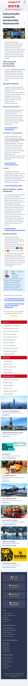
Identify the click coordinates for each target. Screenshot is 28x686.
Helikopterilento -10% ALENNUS (12, 325)
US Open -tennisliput (9, 342)
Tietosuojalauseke (7, 619)
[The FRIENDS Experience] (14, 467)
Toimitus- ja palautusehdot (9, 615)
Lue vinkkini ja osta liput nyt (9, 524)
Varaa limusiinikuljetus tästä (13, 185)
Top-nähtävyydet (8, 361)
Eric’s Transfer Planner (8, 662)
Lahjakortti (5, 664)
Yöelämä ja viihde (8, 364)
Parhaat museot (8, 369)
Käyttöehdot (5, 617)
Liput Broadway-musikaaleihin (9, 630)
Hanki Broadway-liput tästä (9, 567)
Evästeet (5, 621)
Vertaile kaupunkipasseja (8, 628)
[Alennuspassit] (14, 445)
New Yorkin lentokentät (8, 636)
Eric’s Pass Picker (6, 659)
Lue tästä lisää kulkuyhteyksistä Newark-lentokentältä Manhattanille (14, 305)
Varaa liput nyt (5, 415)
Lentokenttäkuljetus (9, 385)
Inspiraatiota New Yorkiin (9, 625)
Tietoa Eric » (20, 271)
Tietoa (4, 610)
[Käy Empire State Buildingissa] (14, 402)
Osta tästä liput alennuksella (9, 545)
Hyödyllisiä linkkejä (7, 655)
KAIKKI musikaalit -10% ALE (10, 337)
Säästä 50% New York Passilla (11, 331)
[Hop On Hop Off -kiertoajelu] (14, 511)
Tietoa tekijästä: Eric (7, 613)
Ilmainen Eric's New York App (11, 380)
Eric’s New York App (7, 657)
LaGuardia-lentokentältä (18, 69)
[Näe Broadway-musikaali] (14, 554)
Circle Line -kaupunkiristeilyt (9, 634)
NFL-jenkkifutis (6, 649)
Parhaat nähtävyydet (7, 632)
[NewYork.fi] (14, 2)
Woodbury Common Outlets (11, 348)
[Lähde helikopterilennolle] (14, 490)
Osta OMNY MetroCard (9, 340)
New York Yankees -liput (10, 334)
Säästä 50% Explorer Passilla (11, 328)
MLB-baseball (6, 647)
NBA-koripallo (6, 645)
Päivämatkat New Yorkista (10, 351)
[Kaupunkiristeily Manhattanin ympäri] (14, 424)
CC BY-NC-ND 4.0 (14, 676)
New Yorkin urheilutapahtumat (10, 640)
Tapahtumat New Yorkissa (10, 391)
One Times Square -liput (10, 345)
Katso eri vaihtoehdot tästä (9, 458)
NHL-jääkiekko (6, 643)
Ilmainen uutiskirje (8, 382)
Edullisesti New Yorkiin (9, 354)
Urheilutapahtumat (8, 372)
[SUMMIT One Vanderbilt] (14, 533)
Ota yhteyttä (5, 668)
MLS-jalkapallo (6, 651)
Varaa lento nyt (6, 502)
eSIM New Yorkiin (8, 388)
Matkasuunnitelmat (8, 394)
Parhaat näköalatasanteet (10, 367)
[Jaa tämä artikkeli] (23, 23)
